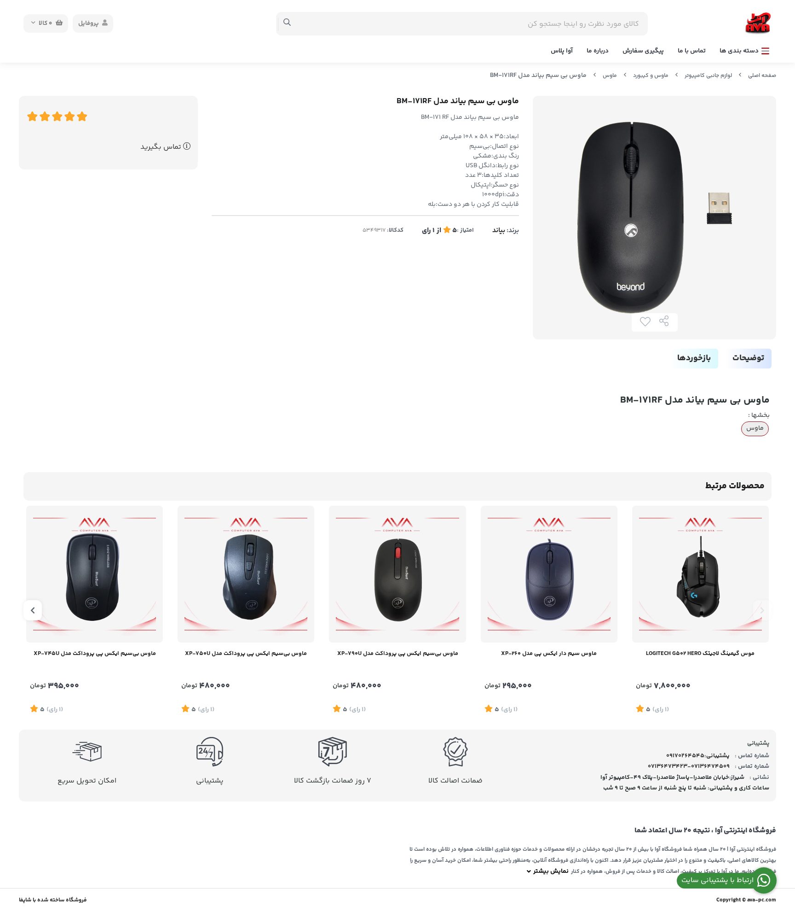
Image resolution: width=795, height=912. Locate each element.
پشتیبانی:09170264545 (698, 755)
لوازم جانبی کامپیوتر (708, 75)
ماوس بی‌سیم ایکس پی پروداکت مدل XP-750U (246, 653)
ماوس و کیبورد (650, 75)
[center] (287, 23)
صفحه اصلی (762, 75)
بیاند (498, 230)
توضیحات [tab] (748, 358)
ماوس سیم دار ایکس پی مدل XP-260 (549, 653)
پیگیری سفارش (643, 51)
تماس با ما (692, 51)
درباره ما (598, 51)
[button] (762, 610)
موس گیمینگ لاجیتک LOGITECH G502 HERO (700, 653)
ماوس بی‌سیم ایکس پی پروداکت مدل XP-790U (397, 653)
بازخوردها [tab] (694, 358)
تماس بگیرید (161, 147)
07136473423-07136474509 (689, 766)
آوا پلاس (562, 51)
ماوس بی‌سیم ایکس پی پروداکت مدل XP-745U (95, 653)
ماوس (610, 75)
